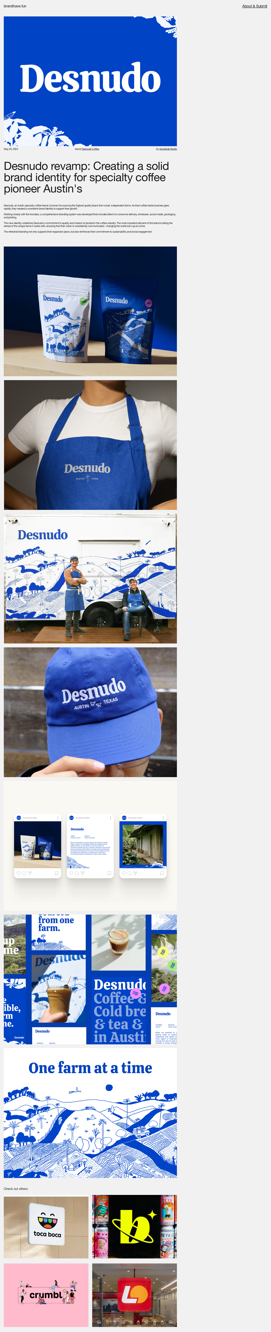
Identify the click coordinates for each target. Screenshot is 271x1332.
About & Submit (254, 7)
